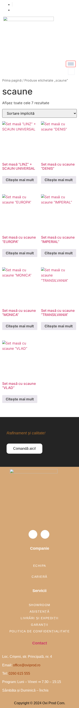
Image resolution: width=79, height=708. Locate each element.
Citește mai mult (20, 180)
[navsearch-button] (71, 71)
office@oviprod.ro (26, 665)
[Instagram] (45, 534)
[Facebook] (33, 534)
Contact (39, 643)
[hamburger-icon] (71, 64)
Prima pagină (12, 80)
